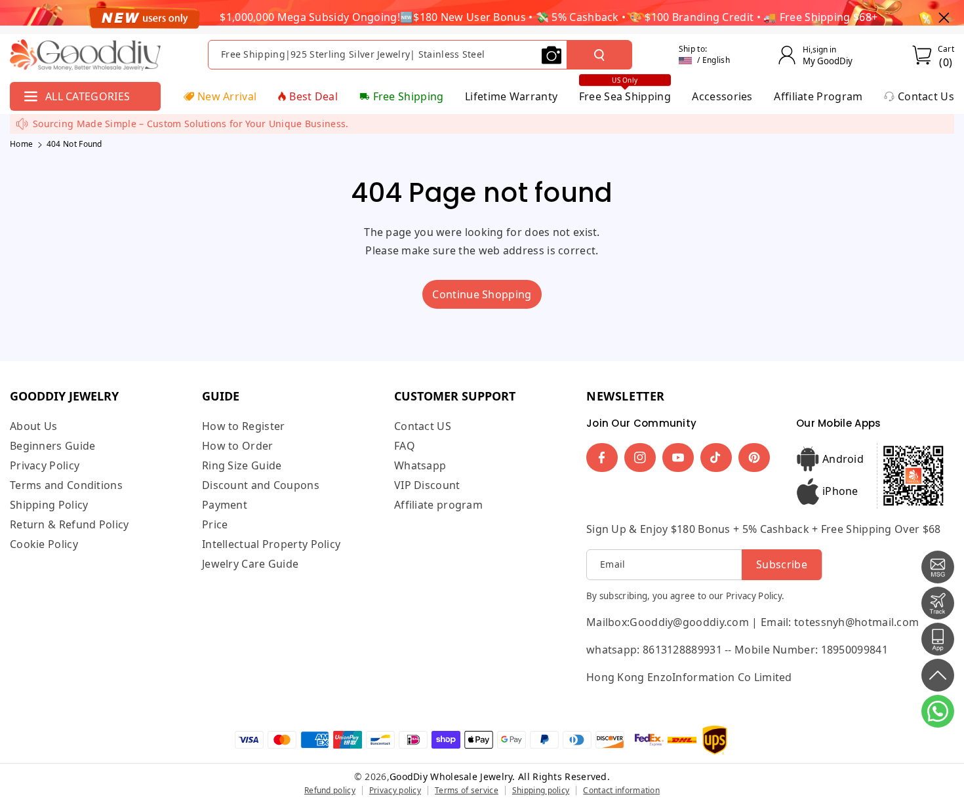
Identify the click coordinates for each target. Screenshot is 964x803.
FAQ (404, 446)
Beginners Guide (53, 446)
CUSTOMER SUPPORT (454, 396)
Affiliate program (438, 505)
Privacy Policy (44, 465)
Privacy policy (395, 790)
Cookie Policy (44, 544)
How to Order (237, 446)
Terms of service (466, 790)
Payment (224, 505)
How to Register (243, 426)
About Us (33, 426)
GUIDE (220, 396)
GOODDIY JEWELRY (64, 396)
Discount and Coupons (260, 485)
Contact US (422, 426)
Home (21, 143)
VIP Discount (427, 485)
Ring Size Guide (242, 465)
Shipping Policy (49, 505)
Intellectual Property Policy (271, 544)
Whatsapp (420, 465)
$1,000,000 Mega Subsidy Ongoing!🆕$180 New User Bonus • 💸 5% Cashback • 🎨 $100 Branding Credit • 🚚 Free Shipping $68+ (548, 17)
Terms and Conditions (66, 485)
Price (215, 524)
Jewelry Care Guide (250, 564)
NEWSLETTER (625, 396)
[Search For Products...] (599, 55)
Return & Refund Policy (69, 524)
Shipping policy (541, 790)
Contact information (621, 790)
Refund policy (329, 790)
